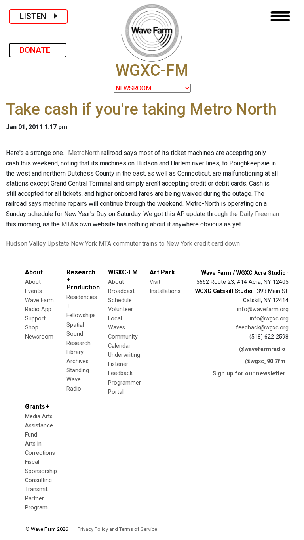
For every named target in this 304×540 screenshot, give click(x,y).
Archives (77, 361)
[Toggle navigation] (280, 16)
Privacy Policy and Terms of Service (117, 529)
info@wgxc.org (269, 318)
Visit (155, 282)
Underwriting (124, 355)
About (33, 282)
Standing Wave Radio (77, 379)
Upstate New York (72, 243)
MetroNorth (84, 153)
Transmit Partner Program (36, 498)
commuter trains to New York (152, 243)
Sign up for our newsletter (249, 373)
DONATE (37, 50)
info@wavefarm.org (263, 309)
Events (33, 291)
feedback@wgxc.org (262, 327)
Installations (165, 291)
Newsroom (39, 336)
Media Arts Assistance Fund (39, 425)
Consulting (38, 480)
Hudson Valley (26, 243)
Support (35, 318)
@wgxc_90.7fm (265, 361)
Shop (31, 327)
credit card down (217, 243)
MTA (67, 224)
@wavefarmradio (262, 349)
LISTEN (36, 16)
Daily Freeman (259, 214)
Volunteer (120, 309)
